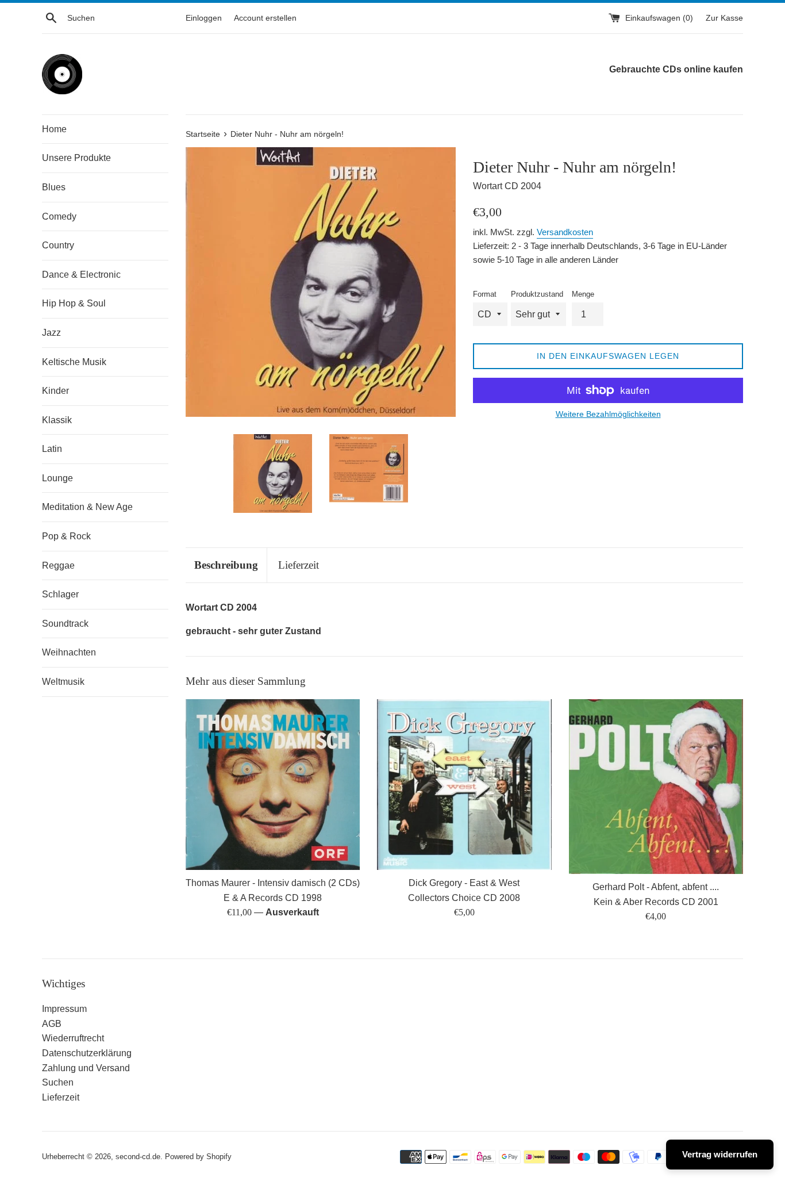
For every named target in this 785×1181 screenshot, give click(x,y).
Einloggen (204, 17)
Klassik (57, 420)
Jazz (51, 333)
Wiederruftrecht (73, 1038)
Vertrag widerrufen (719, 1154)
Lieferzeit (298, 565)
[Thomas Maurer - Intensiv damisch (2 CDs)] (273, 784)
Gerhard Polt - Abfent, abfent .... (655, 887)
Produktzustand (537, 294)
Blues (54, 187)
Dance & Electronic (81, 274)
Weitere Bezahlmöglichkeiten (608, 414)
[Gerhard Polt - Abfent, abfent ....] (656, 786)
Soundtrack (65, 623)
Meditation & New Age (87, 507)
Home (54, 129)
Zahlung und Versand (86, 1068)
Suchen (58, 1082)
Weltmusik (63, 682)
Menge (583, 294)
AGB (51, 1024)
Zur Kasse (724, 17)
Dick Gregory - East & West (464, 883)
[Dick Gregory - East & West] (464, 784)
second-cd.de (138, 1156)
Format (485, 294)
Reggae (58, 565)
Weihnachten (69, 652)
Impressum (64, 1009)
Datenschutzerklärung (87, 1053)
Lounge (57, 478)
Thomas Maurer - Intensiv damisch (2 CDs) (273, 883)
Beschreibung (226, 565)
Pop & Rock (66, 536)
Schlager (60, 594)
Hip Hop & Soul (74, 303)
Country (58, 245)
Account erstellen (265, 17)
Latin (52, 449)
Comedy (59, 216)
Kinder (55, 391)
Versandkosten (565, 232)
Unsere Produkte (76, 158)
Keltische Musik (74, 362)
